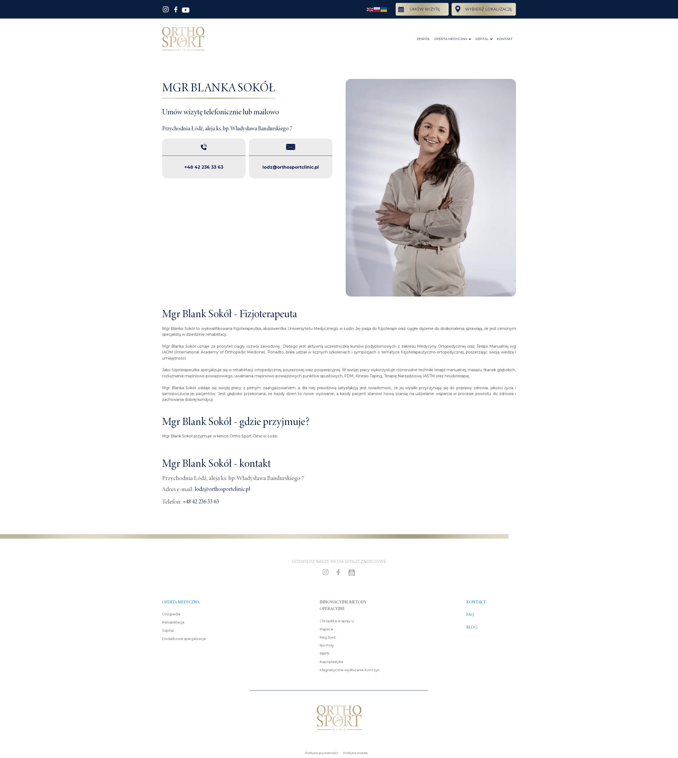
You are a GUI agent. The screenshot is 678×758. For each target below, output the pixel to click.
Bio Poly (327, 645)
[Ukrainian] (384, 9)
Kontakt (476, 602)
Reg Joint (328, 637)
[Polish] (377, 9)
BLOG (471, 627)
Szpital (168, 630)
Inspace (326, 629)
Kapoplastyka (331, 662)
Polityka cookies (355, 753)
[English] (370, 9)
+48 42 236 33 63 (203, 167)
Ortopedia (171, 614)
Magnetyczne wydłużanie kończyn (350, 670)
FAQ (470, 614)
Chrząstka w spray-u (337, 621)
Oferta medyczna (180, 602)
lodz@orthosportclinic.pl (290, 167)
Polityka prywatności (321, 753)
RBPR (324, 653)
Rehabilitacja (173, 622)
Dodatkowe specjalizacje (184, 638)
